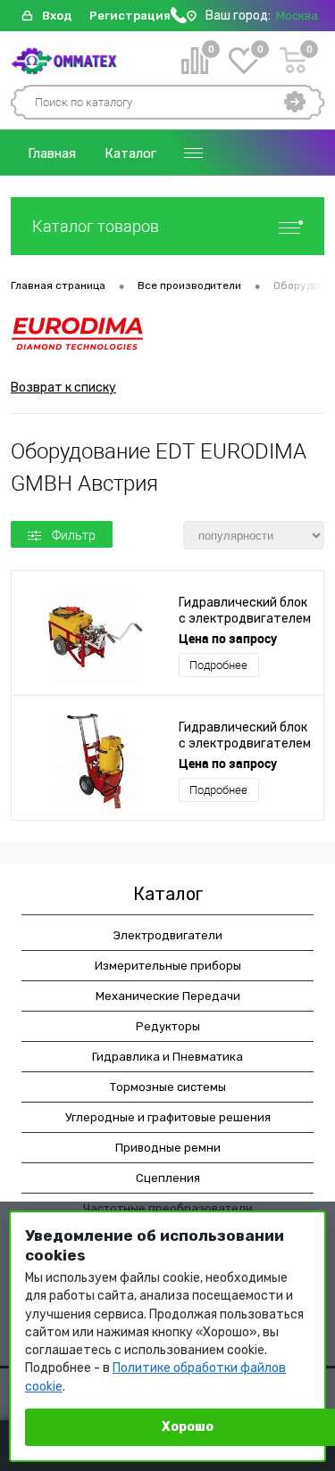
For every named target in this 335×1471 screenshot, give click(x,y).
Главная (52, 153)
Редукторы (168, 1026)
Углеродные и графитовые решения (168, 1117)
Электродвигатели (167, 935)
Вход (56, 15)
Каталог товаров (95, 226)
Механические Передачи (168, 996)
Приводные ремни (168, 1147)
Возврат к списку (63, 387)
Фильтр (74, 535)
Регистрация (130, 15)
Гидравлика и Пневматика (167, 1056)
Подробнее (218, 665)
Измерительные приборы (168, 965)
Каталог (130, 153)
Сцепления (168, 1178)
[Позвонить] (179, 19)
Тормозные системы (168, 1087)
